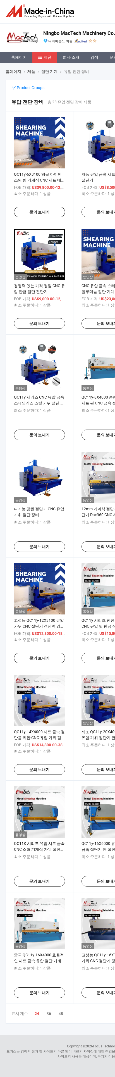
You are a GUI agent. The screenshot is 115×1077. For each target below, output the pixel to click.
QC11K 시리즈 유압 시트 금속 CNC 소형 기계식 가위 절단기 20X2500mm (39, 849)
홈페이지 (19, 57)
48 (61, 1013)
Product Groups (30, 87)
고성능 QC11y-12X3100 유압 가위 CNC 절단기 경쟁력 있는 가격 (39, 626)
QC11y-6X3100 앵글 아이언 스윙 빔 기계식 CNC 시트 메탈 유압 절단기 (39, 180)
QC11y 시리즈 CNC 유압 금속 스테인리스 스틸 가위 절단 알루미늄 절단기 (39, 402)
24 (37, 1013)
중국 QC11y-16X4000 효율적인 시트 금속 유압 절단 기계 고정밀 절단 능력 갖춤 (39, 960)
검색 (94, 57)
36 (49, 1013)
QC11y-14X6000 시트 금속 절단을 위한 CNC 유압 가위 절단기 (39, 737)
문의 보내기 (39, 212)
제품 (48, 57)
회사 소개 (71, 57)
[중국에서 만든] (41, 11)
